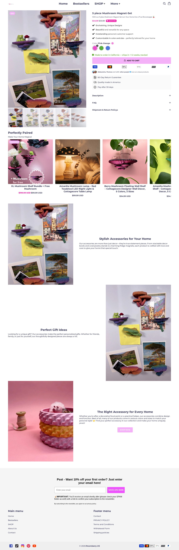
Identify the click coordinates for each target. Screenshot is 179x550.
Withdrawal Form (102, 528)
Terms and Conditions (104, 524)
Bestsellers (81, 3)
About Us (12, 528)
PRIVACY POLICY (102, 520)
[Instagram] (22, 545)
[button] (84, 59)
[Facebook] (11, 545)
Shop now (125, 430)
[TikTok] (16, 545)
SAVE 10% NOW (115, 490)
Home (63, 3)
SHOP (11, 524)
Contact (11, 532)
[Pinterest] (28, 545)
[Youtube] (34, 545)
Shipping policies (101, 532)
